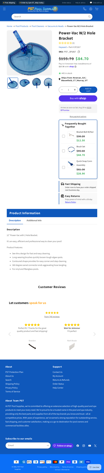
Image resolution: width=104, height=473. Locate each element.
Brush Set (81, 146)
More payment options (78, 116)
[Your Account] (91, 9)
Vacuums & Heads (56, 26)
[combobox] (52, 17)
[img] (52, 313)
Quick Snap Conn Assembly (84, 163)
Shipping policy (81, 467)
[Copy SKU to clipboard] (78, 51)
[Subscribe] (48, 445)
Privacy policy (42, 467)
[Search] (89, 17)
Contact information (62, 470)
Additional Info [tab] (34, 220)
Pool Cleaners (38, 26)
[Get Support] (85, 9)
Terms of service (68, 467)
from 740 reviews (52, 316)
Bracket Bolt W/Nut (85, 131)
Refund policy (54, 467)
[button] (97, 9)
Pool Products (22, 26)
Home (9, 26)
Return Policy (70, 202)
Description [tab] (15, 220)
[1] (12, 83)
